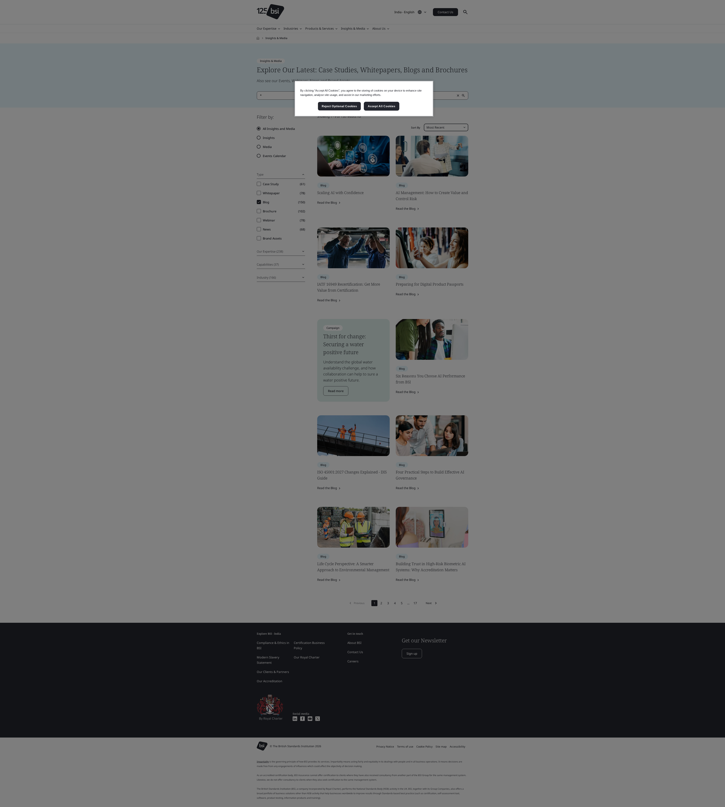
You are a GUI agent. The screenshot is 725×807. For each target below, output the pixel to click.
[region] (364, 99)
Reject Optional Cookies (339, 106)
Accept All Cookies (381, 106)
